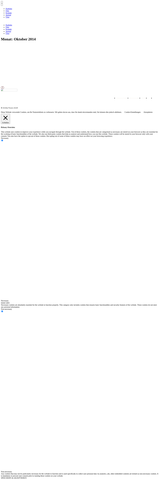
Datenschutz (121, 98)
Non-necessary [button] (6, 309)
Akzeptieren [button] (148, 112)
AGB (143, 98)
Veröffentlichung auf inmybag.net (21, 49)
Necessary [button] (5, 138)
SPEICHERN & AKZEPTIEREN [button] (14, 478)
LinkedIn (149, 98)
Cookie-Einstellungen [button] (133, 112)
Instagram (154, 98)
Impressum (134, 98)
